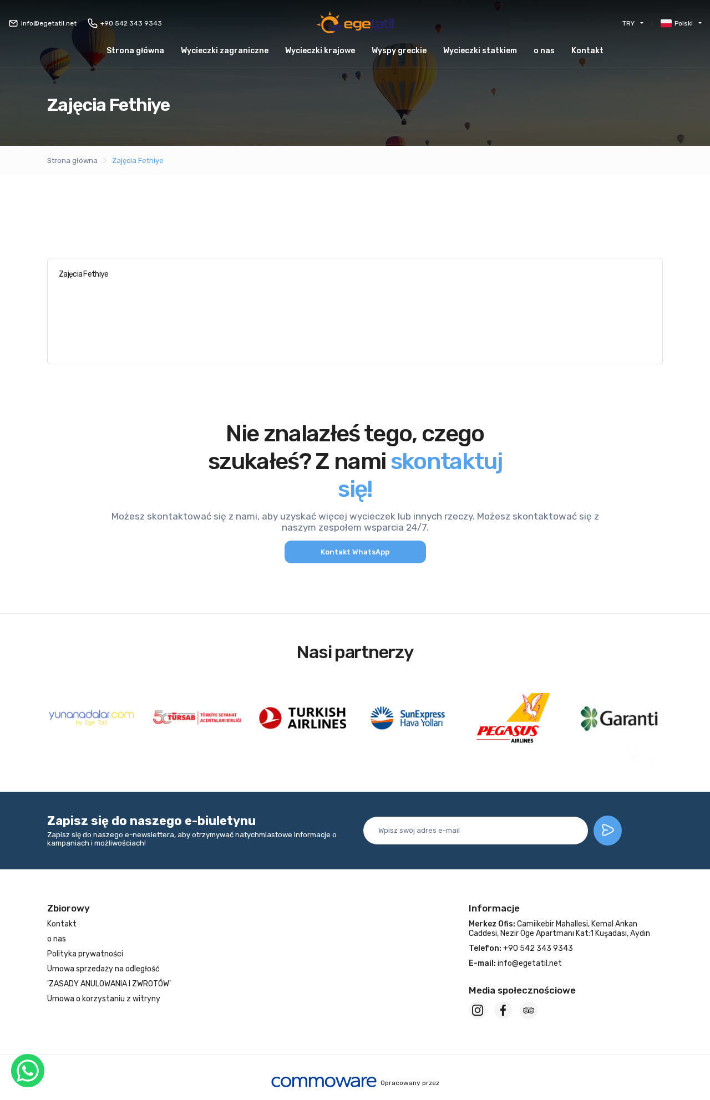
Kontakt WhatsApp (355, 552)
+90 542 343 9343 (131, 23)
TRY (628, 23)
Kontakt (587, 50)
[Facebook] (503, 1010)
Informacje (494, 908)
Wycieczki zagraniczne (224, 50)
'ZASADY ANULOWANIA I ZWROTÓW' (109, 984)
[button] (399, 50)
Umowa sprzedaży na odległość (103, 969)
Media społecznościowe (522, 990)
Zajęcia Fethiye (138, 160)
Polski (683, 23)
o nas (544, 50)
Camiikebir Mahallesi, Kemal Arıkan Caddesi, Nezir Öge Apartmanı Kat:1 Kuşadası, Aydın (559, 928)
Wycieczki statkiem (480, 50)
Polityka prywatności (85, 954)
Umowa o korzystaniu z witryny (103, 999)
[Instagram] (477, 1010)
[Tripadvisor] (528, 1010)
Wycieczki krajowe (320, 50)
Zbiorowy (68, 908)
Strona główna (135, 50)
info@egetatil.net (49, 23)
